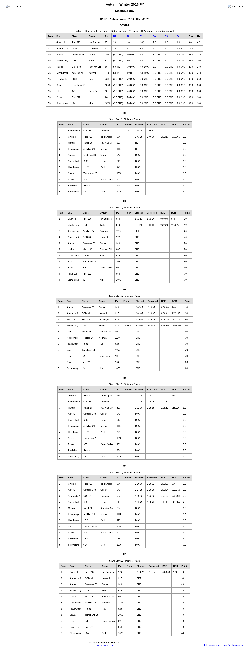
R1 (114, 36)
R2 (128, 36)
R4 (154, 36)
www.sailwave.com (105, 645)
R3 (141, 36)
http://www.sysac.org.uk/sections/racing (223, 645)
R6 (178, 36)
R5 (166, 36)
